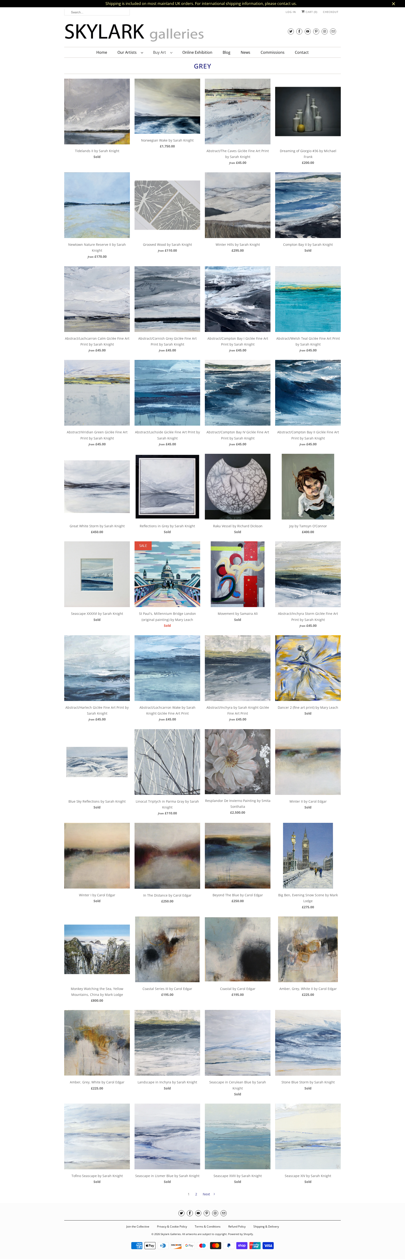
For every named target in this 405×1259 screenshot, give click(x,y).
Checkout (330, 12)
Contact (302, 52)
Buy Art (160, 52)
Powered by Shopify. (241, 1234)
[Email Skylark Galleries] (333, 31)
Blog (226, 52)
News (245, 52)
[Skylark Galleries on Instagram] (325, 31)
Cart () (311, 12)
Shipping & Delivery (266, 1226)
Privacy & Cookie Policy (172, 1226)
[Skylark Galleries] (134, 33)
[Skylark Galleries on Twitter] (291, 31)
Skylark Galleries (171, 1234)
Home (101, 52)
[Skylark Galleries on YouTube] (308, 31)
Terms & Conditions (208, 1226)
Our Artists (128, 52)
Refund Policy (237, 1226)
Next (207, 1194)
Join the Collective (137, 1226)
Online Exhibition (197, 52)
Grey (202, 66)
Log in (291, 12)
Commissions (273, 52)
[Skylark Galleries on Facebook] (299, 31)
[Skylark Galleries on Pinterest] (316, 31)
